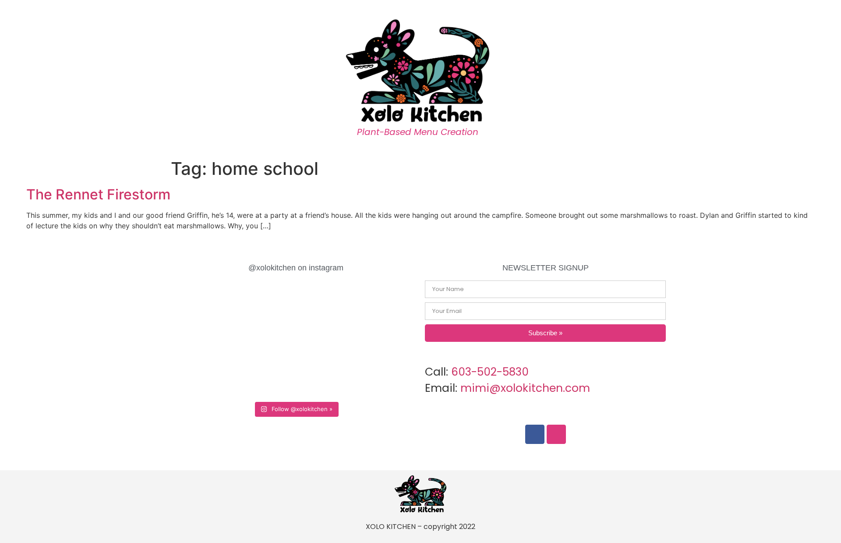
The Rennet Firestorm (98, 194)
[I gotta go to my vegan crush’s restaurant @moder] (246, 312)
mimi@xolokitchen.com (525, 388)
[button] (772, 79)
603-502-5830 (490, 372)
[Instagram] (556, 434)
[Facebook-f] (534, 434)
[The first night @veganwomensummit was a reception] (344, 312)
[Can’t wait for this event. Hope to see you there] (344, 368)
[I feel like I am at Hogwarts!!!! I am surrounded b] (246, 368)
